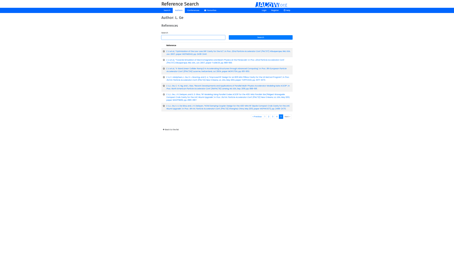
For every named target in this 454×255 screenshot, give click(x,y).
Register (275, 10)
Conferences (193, 10)
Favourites (211, 10)
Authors (178, 10)
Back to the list (172, 129)
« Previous (257, 116)
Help (288, 10)
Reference (171, 45)
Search (167, 10)
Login (264, 10)
